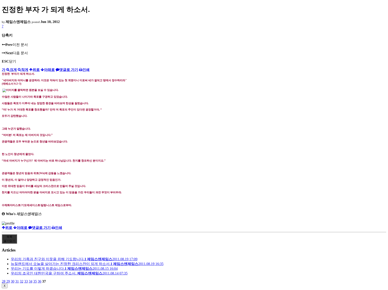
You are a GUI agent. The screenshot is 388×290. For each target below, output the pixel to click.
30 (12, 281)
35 (35, 281)
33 (26, 281)
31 (17, 281)
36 (39, 281)
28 (3, 281)
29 (8, 281)
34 (30, 281)
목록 (9, 239)
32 (21, 281)
